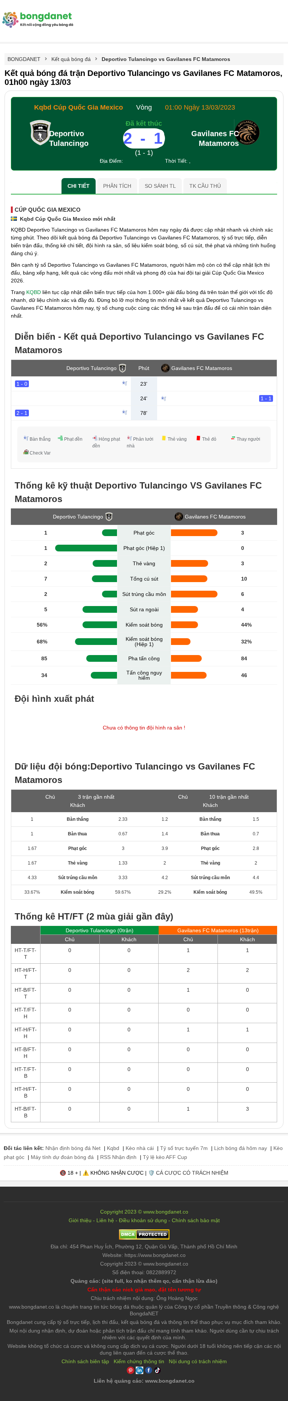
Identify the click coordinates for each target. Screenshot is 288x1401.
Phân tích (117, 186)
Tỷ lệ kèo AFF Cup (165, 1157)
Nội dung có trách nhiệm (198, 1361)
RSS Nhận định (118, 1157)
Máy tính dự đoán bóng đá (62, 1157)
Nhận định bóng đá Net (72, 1148)
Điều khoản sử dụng (143, 1220)
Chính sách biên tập (85, 1361)
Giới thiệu (80, 1220)
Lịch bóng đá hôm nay (240, 1148)
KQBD (33, 292)
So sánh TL (160, 186)
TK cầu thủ (205, 186)
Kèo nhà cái (140, 1148)
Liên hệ (105, 1220)
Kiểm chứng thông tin (139, 1361)
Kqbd (113, 1148)
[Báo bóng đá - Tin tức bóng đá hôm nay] (36, 15)
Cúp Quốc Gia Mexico (48, 210)
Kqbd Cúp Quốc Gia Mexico (78, 107)
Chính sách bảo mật (196, 1220)
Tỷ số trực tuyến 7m (184, 1148)
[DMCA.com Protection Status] (144, 1238)
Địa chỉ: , (144, 1246)
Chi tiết (79, 186)
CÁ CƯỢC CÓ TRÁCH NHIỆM (192, 1173)
